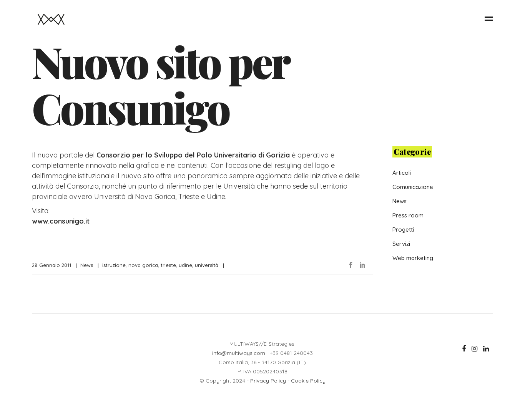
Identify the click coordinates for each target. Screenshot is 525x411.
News (86, 265)
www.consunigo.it (61, 221)
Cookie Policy (308, 380)
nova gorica (143, 265)
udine (185, 265)
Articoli (401, 172)
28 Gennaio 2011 (51, 265)
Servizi (401, 243)
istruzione (114, 265)
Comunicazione (412, 187)
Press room (408, 215)
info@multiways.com (238, 353)
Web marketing (412, 258)
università (206, 265)
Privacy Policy (268, 380)
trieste (168, 265)
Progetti (403, 229)
